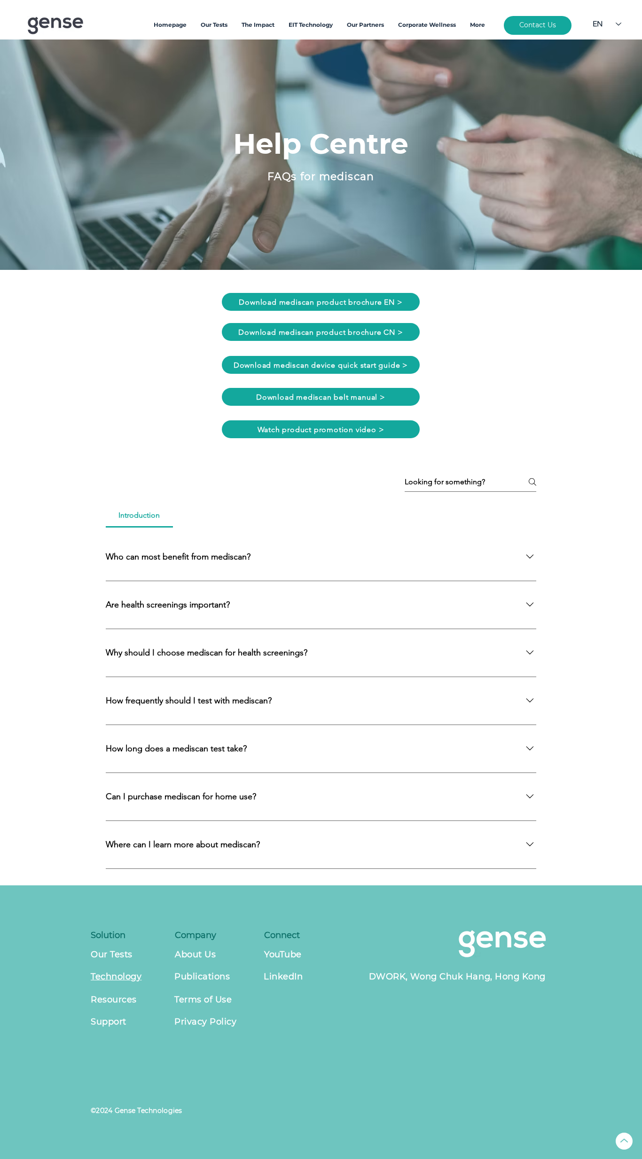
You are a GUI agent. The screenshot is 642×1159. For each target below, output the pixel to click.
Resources (114, 999)
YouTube (283, 954)
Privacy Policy (205, 1022)
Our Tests (112, 954)
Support (108, 1022)
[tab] (139, 515)
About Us (195, 954)
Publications (202, 976)
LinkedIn (283, 976)
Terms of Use (203, 999)
